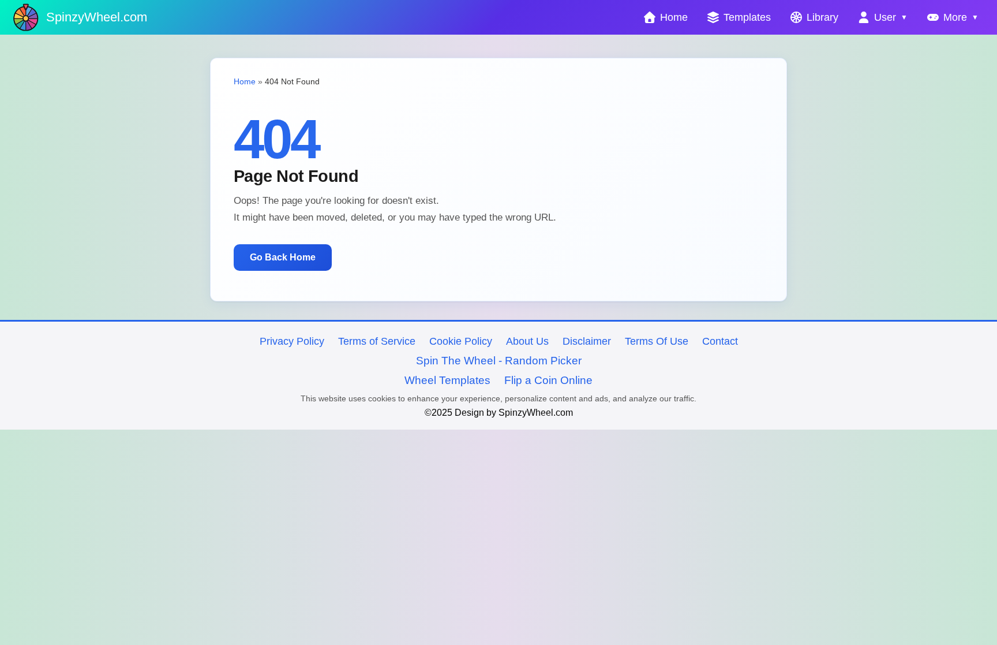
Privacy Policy (292, 341)
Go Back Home (283, 257)
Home (245, 81)
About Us (527, 341)
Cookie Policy (460, 341)
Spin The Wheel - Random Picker (499, 361)
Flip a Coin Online (548, 380)
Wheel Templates (447, 380)
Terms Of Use (656, 341)
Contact (720, 341)
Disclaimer (587, 341)
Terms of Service (376, 341)
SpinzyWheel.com (96, 17)
